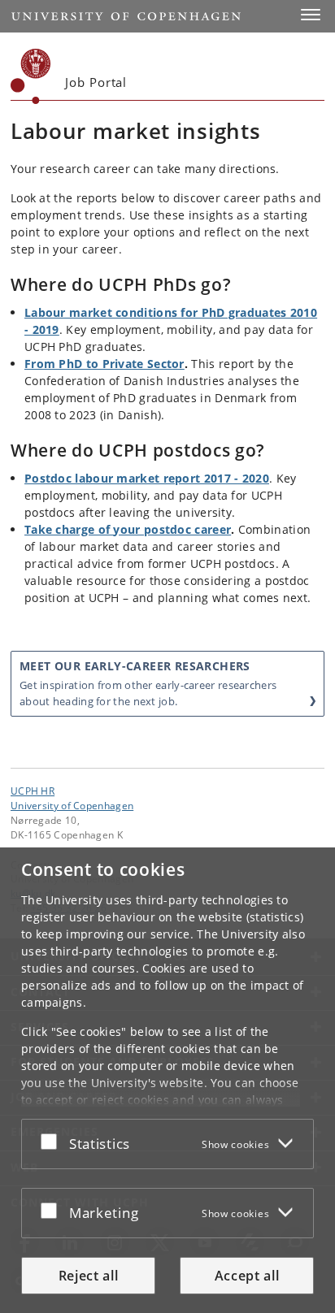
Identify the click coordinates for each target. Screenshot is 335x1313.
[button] (310, 14)
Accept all (247, 1276)
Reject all (89, 1276)
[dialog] (167, 1080)
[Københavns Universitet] (31, 76)
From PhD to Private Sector (104, 363)
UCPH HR (32, 790)
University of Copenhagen (72, 805)
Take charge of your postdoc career (127, 529)
